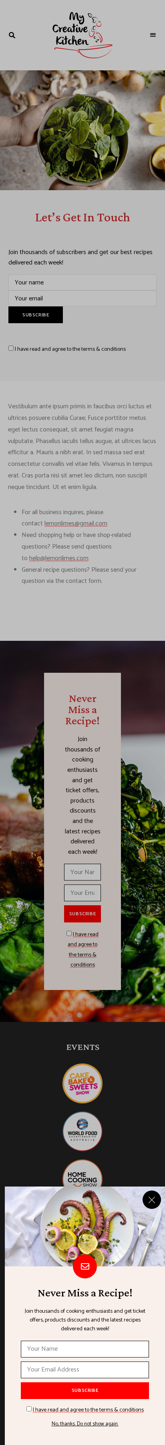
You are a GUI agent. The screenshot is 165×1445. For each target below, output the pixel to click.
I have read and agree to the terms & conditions (88, 1410)
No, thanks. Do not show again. (85, 1424)
